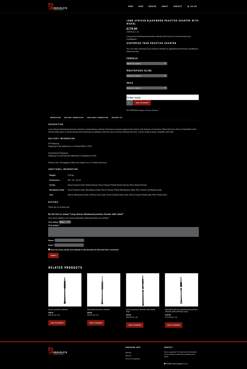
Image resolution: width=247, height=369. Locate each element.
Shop (140, 6)
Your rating (53, 222)
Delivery (128, 352)
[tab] (55, 117)
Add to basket (142, 103)
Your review (54, 225)
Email (51, 245)
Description (55, 118)
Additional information (97, 118)
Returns (128, 355)
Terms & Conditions (132, 359)
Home (130, 6)
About (164, 6)
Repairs (152, 6)
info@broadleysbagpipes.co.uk (177, 363)
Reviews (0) (117, 118)
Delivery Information (73, 118)
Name (51, 240)
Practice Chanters (151, 110)
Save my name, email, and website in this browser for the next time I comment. (84, 249)
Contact (177, 6)
